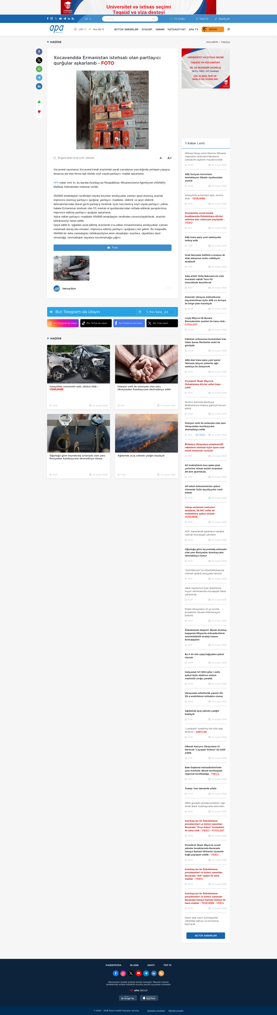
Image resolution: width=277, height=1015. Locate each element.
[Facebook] (47, 18)
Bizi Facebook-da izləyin (130, 323)
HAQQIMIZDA (113, 965)
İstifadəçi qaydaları (156, 1010)
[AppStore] (149, 998)
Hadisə (225, 42)
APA (56, 182)
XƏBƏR (159, 29)
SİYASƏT (147, 29)
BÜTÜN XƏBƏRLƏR (126, 29)
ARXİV (151, 965)
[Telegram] (64, 18)
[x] (131, 973)
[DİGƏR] (227, 29)
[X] (56, 18)
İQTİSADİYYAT (177, 29)
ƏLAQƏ (134, 965)
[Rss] (73, 18)
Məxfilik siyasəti (175, 1010)
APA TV (193, 29)
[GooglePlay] (128, 998)
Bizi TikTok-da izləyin (97, 323)
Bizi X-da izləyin (160, 323)
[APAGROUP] (138, 990)
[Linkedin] (69, 18)
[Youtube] (60, 18)
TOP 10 (167, 965)
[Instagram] (51, 18)
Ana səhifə (212, 42)
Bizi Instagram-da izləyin (65, 323)
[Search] (154, 19)
